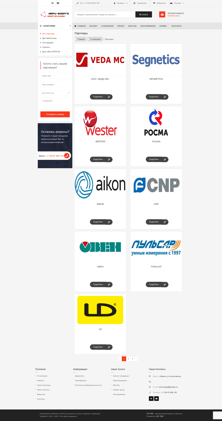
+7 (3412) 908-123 (91, 3)
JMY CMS (160, 416)
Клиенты (46, 47)
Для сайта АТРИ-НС (51, 51)
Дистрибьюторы (49, 38)
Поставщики (47, 42)
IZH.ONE (150, 413)
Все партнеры (48, 33)
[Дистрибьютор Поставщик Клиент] (55, 94)
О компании (95, 39)
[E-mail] (156, 398)
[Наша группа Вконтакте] (151, 398)
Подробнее (98, 96)
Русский (177, 3)
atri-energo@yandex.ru (168, 387)
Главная (81, 39)
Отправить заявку (55, 114)
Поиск (144, 14)
